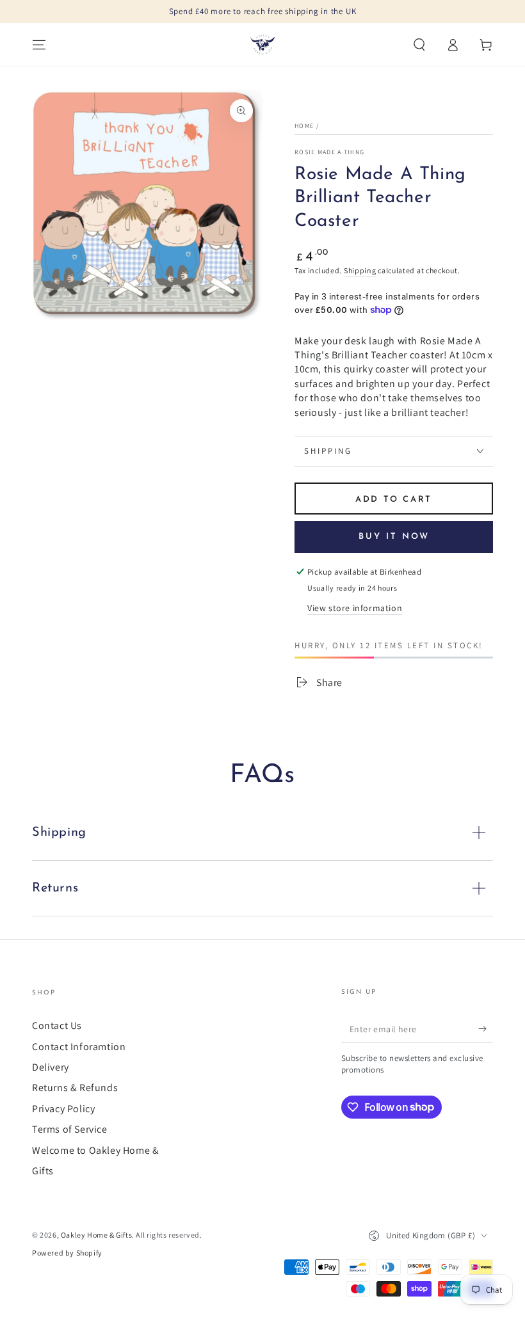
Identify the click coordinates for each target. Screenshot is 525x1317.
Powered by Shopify (67, 1252)
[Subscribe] (485, 1028)
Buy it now (394, 536)
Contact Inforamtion (78, 1046)
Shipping (360, 270)
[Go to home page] (262, 45)
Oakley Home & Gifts (96, 1235)
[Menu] (39, 45)
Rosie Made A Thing (329, 152)
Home (304, 126)
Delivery (50, 1067)
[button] (419, 45)
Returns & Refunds (75, 1087)
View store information (354, 608)
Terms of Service (70, 1129)
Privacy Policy (63, 1108)
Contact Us (57, 1025)
